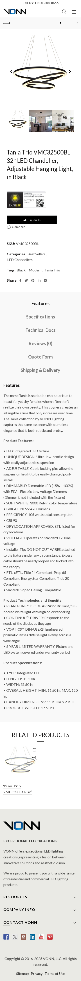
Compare (18, 227)
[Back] (6, 23)
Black (21, 270)
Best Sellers (36, 254)
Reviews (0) (40, 343)
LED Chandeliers (20, 259)
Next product (74, 23)
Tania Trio (52, 270)
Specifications (40, 316)
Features (41, 303)
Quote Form (40, 356)
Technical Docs (40, 330)
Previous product (63, 23)
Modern (35, 270)
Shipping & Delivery (40, 370)
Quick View (34, 758)
